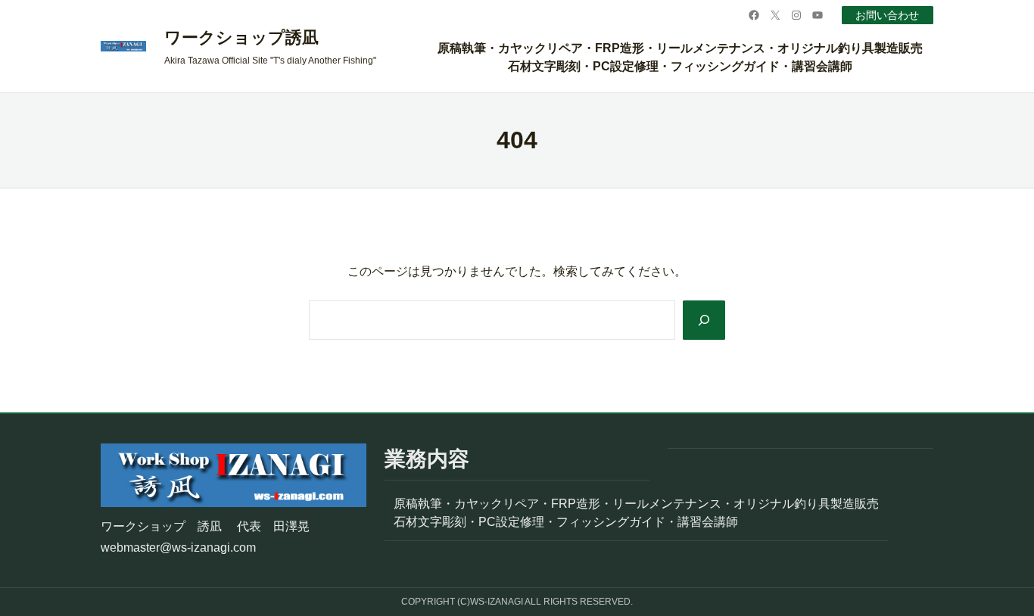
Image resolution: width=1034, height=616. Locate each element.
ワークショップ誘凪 (241, 37)
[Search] (704, 320)
